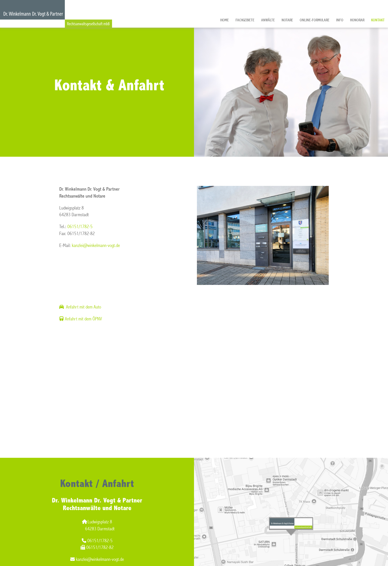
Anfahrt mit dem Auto (83, 307)
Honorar (357, 20)
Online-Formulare (314, 20)
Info (339, 20)
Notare (287, 20)
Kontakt (378, 20)
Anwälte (268, 20)
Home (224, 20)
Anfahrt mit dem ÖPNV (83, 319)
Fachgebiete (245, 20)
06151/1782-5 (80, 226)
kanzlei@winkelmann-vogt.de (96, 245)
